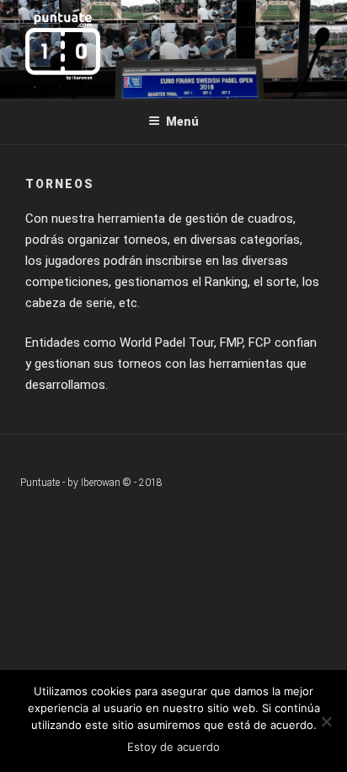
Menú (182, 121)
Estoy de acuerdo (173, 746)
